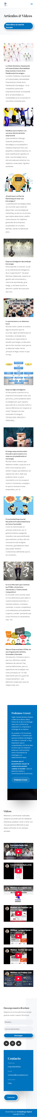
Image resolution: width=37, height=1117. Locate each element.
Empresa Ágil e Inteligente (15, 390)
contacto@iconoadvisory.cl (18, 1075)
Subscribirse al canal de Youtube (15, 26)
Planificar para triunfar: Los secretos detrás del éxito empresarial (16, 133)
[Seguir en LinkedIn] (6, 1043)
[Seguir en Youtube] (18, 1043)
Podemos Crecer (20, 780)
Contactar (11, 1097)
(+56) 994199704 (14, 1067)
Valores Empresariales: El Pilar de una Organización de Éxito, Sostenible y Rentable (18, 651)
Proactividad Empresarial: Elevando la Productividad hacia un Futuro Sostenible (18, 521)
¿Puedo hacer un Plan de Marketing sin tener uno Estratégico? (15, 198)
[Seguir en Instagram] (12, 1043)
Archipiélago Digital (24, 1112)
